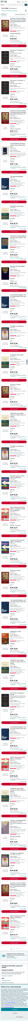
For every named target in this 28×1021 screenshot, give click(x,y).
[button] (23, 43)
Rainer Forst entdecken (11, 957)
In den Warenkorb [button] (14, 45)
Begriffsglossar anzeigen (8, 982)
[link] (25, 11)
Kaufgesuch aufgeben (7, 975)
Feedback (26, 362)
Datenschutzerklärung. (9, 1007)
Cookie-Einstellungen (11, 1002)
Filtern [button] (4, 14)
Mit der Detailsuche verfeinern (10, 10)
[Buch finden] (26, 5)
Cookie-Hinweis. (8, 1004)
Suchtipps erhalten (6, 980)
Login (22, 1)
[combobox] (16, 5)
